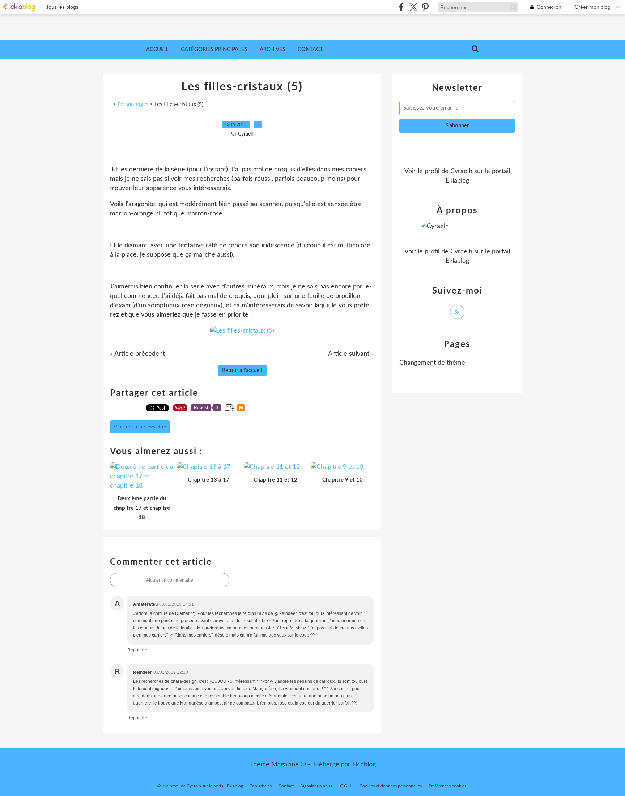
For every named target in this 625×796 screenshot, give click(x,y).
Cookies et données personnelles (391, 786)
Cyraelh (461, 171)
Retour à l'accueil (242, 370)
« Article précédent (137, 354)
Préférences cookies (447, 786)
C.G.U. (346, 786)
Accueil (157, 49)
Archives (272, 49)
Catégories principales (214, 49)
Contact (310, 49)
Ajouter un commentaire (169, 580)
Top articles (261, 786)
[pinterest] (425, 7)
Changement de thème (432, 363)
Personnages (133, 103)
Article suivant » (351, 354)
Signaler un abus (317, 786)
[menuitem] (157, 49)
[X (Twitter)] (413, 7)
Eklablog (364, 764)
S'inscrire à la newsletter (140, 426)
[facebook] (401, 7)
